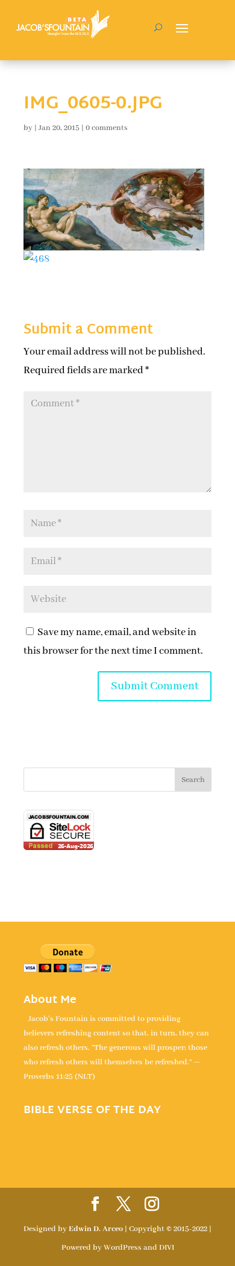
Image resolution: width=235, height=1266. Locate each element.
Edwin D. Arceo (96, 1229)
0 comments (107, 128)
